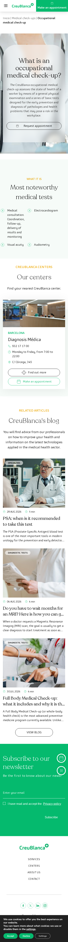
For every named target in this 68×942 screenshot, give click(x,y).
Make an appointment (52, 7)
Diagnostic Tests (18, 552)
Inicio (6, 18)
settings (31, 929)
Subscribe (51, 817)
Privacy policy (52, 803)
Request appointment (38, 126)
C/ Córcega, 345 (22, 362)
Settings (43, 936)
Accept (10, 936)
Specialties (14, 462)
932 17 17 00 (20, 346)
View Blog (34, 732)
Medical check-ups (24, 18)
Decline (26, 936)
